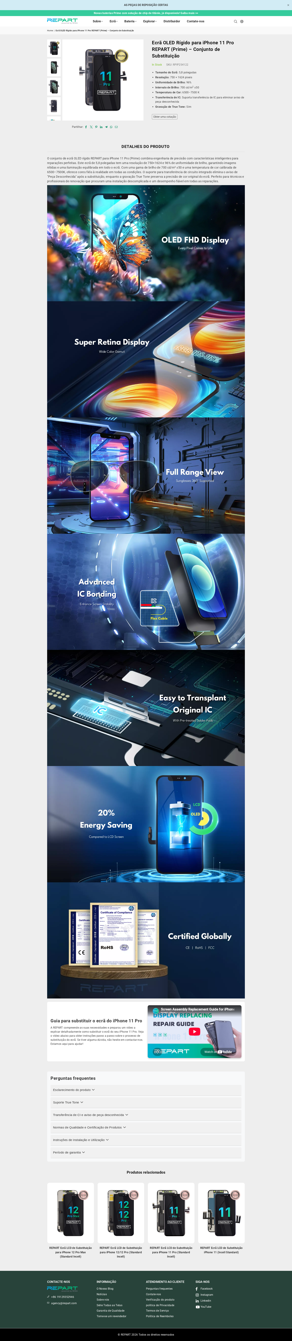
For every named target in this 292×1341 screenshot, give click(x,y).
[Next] (139, 80)
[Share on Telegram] (106, 127)
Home (50, 30)
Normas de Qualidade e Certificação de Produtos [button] (88, 1127)
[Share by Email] (116, 127)
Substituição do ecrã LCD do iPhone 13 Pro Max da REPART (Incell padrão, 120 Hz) (171, 1252)
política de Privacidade (160, 1305)
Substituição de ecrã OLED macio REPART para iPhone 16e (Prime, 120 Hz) (121, 1252)
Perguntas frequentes (159, 1288)
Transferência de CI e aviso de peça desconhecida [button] (89, 1115)
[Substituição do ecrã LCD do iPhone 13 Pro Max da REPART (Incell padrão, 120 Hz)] (171, 1213)
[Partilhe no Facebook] (86, 127)
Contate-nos (195, 21)
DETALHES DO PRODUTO (145, 146)
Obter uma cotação (164, 116)
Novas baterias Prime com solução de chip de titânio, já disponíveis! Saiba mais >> (146, 13)
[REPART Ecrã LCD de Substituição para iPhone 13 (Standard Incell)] (221, 1213)
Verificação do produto (160, 1299)
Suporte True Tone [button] (66, 1102)
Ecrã (113, 21)
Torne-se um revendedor (111, 1316)
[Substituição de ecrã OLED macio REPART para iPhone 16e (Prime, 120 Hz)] (121, 1213)
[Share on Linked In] (101, 127)
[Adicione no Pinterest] (96, 127)
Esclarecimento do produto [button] (72, 1090)
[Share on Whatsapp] (111, 127)
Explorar (149, 21)
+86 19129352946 (62, 1297)
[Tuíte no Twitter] (91, 127)
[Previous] (67, 80)
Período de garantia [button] (67, 1152)
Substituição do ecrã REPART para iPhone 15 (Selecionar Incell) (70, 1252)
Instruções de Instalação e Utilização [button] (79, 1140)
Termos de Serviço (157, 1310)
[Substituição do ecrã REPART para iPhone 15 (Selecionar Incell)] (70, 1213)
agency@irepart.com (64, 1303)
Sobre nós (103, 1299)
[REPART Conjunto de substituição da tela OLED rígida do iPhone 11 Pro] (54, 48)
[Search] (236, 21)
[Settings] (242, 21)
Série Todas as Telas (109, 1305)
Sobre (97, 21)
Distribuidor (172, 21)
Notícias (102, 1294)
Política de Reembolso (160, 1316)
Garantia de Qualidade (111, 1310)
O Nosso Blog (105, 1288)
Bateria (129, 21)
